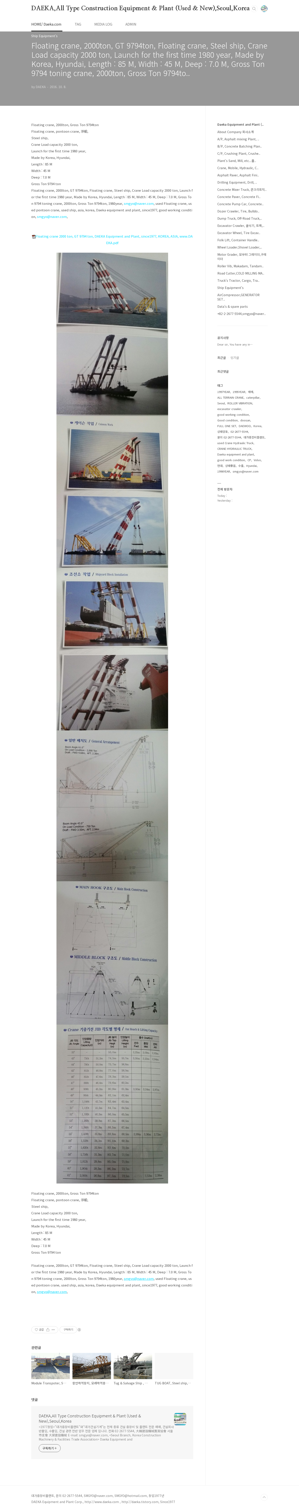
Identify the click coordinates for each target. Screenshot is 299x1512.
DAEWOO (245, 426)
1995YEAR (239, 392)
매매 (250, 392)
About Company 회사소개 (235, 132)
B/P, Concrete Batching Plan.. (239, 146)
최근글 (221, 357)
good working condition (233, 414)
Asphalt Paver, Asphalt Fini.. (238, 175)
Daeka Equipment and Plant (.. (240, 124)
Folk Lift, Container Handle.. (238, 240)
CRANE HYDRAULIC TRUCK (234, 449)
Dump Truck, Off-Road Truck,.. (239, 218)
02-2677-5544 (239, 431)
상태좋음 (230, 466)
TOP (264, 1497)
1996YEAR (223, 471)
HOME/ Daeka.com (46, 24)
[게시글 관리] (53, 1329)
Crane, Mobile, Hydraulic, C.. (238, 168)
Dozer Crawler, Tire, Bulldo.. (238, 211)
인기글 (234, 357)
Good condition (227, 420)
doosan (245, 420)
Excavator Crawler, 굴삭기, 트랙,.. (240, 225)
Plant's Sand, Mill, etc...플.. (236, 160)
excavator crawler (229, 409)
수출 (241, 466)
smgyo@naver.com (139, 203)
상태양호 (222, 431)
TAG (78, 24)
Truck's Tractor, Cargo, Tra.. (238, 280)
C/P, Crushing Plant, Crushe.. (238, 153)
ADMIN (130, 24)
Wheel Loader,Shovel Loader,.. (239, 247)
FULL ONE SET (226, 426)
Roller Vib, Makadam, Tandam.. (240, 266)
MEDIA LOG (103, 24)
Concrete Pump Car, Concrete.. (240, 204)
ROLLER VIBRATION (239, 403)
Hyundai (251, 466)
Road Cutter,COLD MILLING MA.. (240, 273)
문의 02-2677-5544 (229, 437)
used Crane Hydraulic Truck (235, 443)
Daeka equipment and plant (235, 454)
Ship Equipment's (230, 287)
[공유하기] (48, 1329)
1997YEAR (223, 392)
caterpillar (253, 397)
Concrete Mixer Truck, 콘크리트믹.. (242, 189)
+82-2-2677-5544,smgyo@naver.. (241, 313)
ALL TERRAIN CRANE (230, 397)
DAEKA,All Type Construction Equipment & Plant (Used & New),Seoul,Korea (140, 8)
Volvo (257, 460)
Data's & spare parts (232, 306)
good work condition (231, 460)
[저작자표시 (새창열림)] (79, 1329)
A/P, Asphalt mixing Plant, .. (238, 139)
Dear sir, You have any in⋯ (235, 344)
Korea (257, 426)
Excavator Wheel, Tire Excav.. (238, 233)
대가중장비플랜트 (254, 437)
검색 (254, 8)
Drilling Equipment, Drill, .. (237, 182)
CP (249, 460)
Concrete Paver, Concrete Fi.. (238, 197)
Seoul (221, 403)
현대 (220, 466)
